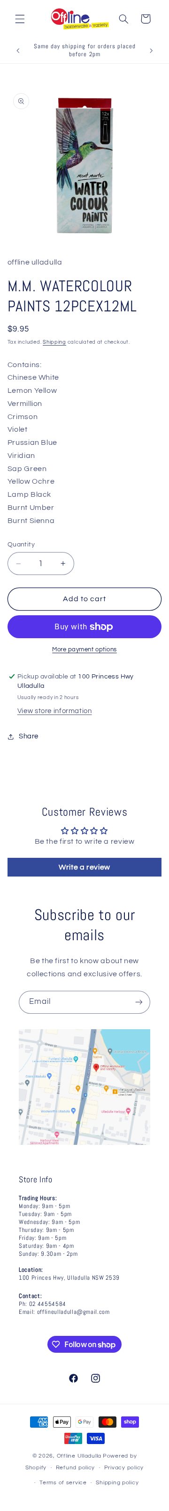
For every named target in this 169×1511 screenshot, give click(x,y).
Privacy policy (124, 1467)
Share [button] (28, 736)
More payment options (84, 650)
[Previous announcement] (18, 50)
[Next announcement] (151, 50)
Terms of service (63, 1482)
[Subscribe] (139, 1002)
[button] (20, 18)
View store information (54, 711)
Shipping (54, 342)
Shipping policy (117, 1482)
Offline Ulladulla (79, 1456)
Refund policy (75, 1467)
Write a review (84, 867)
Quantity (21, 544)
